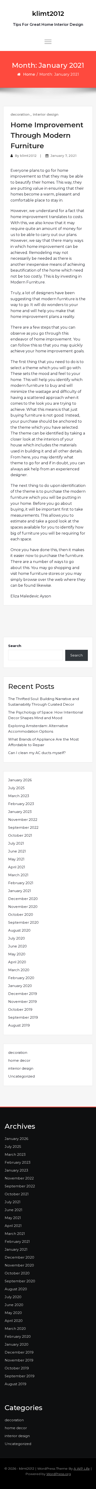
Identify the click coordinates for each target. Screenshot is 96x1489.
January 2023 (20, 811)
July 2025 (16, 788)
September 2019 (23, 1017)
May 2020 (16, 954)
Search (14, 645)
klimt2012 (48, 13)
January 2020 (20, 986)
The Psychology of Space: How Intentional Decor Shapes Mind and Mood (45, 715)
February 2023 (21, 804)
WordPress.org (58, 1474)
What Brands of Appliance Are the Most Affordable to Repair (43, 742)
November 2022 (22, 819)
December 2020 (23, 898)
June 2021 (17, 851)
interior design (45, 114)
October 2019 (20, 1009)
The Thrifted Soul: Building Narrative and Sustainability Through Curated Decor (43, 702)
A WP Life (82, 1468)
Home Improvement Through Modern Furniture (46, 135)
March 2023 (18, 796)
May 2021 (16, 859)
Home (29, 74)
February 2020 (21, 978)
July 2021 (16, 843)
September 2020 (23, 922)
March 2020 (18, 970)
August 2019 (19, 1025)
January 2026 (20, 780)
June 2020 (17, 946)
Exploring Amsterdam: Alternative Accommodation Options (38, 729)
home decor (19, 1060)
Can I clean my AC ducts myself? (37, 753)
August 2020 (19, 930)
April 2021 (16, 867)
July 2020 (16, 938)
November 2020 (23, 906)
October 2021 (20, 835)
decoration (20, 114)
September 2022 (23, 827)
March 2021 (18, 875)
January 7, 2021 (63, 156)
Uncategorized (21, 1076)
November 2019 (22, 1001)
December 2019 (22, 993)
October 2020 (20, 914)
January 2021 (19, 891)
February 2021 (20, 883)
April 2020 (17, 962)
